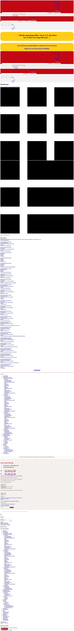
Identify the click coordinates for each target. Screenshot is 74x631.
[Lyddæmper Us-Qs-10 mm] (37, 325)
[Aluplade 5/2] (37, 250)
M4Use (5, 386)
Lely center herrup (4, 16)
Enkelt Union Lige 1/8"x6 (4, 322)
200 (5, 237)
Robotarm (6, 379)
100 (4, 237)
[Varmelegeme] (37, 245)
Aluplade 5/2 (2, 253)
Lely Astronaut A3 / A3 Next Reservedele (7, 243)
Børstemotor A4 (7, 399)
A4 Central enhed (7, 396)
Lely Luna (6, 446)
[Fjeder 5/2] (37, 256)
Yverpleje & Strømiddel (8, 432)
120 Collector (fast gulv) (8, 439)
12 (0, 237)
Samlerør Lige (2, 274)
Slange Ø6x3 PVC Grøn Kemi (5, 349)
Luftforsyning (6, 384)
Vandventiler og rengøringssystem (9, 392)
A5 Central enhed (7, 413)
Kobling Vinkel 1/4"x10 (4, 333)
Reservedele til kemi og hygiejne (9, 400)
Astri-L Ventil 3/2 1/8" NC (4, 365)
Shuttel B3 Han (2, 306)
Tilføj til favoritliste (8, 247)
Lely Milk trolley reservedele (9, 450)
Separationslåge (6, 390)
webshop (37, 370)
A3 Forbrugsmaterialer (8, 381)
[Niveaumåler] (37, 277)
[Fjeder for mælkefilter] (37, 282)
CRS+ (5, 418)
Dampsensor (2, 290)
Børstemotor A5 (7, 416)
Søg (24, 14)
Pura (5, 389)
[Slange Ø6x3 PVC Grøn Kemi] (37, 346)
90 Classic (6, 437)
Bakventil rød (2, 301)
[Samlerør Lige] (37, 272)
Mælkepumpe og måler (8, 388)
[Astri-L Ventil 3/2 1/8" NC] (37, 362)
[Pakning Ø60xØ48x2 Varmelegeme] (37, 336)
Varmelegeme (2, 248)
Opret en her (7, 523)
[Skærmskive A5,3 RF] (37, 293)
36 (2, 237)
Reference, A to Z (32, 239)
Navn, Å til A (17, 239)
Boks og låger (6, 385)
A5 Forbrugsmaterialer (8, 415)
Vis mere (1, 244)
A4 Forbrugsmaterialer (8, 398)
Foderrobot (6, 441)
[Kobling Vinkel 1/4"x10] (37, 330)
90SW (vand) (6, 594)
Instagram (6, 622)
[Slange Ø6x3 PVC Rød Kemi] (37, 357)
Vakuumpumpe (6, 410)
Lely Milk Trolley (7, 604)
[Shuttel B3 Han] (37, 304)
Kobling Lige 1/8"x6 (3, 317)
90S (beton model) (7, 438)
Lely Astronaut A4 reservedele (5, 328)
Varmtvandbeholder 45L (4, 242)
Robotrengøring (6, 431)
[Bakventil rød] (37, 298)
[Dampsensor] (37, 288)
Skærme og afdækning (8, 391)
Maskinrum (2, 254)
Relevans (9, 239)
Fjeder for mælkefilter (3, 285)
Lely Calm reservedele (8, 451)
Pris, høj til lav (27, 239)
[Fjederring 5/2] (37, 261)
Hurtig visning (2, 247)
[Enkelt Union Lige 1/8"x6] (37, 320)
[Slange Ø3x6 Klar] (37, 341)
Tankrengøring (6, 430)
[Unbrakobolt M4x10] (37, 266)
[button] (57, 3)
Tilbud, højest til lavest (4, 239)
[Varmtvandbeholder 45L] (37, 240)
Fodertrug (6, 383)
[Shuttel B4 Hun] (37, 309)
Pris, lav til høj (22, 239)
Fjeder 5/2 (2, 258)
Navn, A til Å (13, 239)
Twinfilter (6, 393)
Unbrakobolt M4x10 (3, 269)
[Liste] (37, 233)
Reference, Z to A (38, 239)
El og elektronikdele (7, 380)
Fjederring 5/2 (2, 264)
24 (1, 237)
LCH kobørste (6, 447)
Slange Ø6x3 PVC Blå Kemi (5, 354)
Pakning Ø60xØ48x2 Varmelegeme (6, 338)
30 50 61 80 (20, 475)
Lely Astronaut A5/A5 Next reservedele (6, 275)
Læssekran (6, 442)
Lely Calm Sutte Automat (8, 449)
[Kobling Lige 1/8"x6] (37, 314)
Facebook (2, 622)
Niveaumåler (2, 280)
